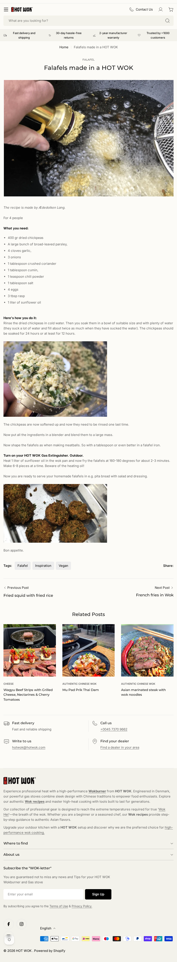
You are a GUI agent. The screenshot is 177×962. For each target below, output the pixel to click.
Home (63, 47)
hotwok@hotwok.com (28, 747)
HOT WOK (24, 951)
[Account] (160, 9)
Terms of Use (58, 906)
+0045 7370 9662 (113, 729)
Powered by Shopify (49, 951)
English (45, 928)
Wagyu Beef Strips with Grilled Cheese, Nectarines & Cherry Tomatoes (28, 695)
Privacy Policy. (82, 906)
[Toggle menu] (6, 9)
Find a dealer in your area (119, 747)
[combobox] (88, 21)
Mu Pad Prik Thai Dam (80, 690)
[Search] (167, 20)
